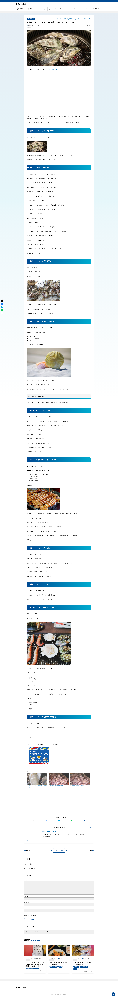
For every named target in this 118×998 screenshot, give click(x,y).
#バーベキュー (78, 18)
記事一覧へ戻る (59, 850)
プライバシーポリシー (84, 9)
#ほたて (59, 18)
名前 (26, 896)
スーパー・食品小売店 (53, 9)
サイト (25, 908)
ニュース (36, 9)
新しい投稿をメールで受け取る (31, 915)
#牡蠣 (84, 18)
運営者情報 (75, 9)
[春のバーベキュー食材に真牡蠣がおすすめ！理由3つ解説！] (37, 779)
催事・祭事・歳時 (31, 18)
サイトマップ (68, 9)
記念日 (61, 9)
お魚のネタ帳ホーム (21, 9)
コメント (27, 880)
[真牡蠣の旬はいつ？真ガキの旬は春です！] (59, 779)
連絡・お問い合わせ (96, 9)
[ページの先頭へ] (113, 994)
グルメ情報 (30, 9)
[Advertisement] (59, 82)
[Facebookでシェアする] (46, 821)
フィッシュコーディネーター (48, 831)
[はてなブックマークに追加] (59, 821)
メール (26, 902)
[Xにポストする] (33, 821)
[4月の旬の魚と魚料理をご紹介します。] (80, 779)
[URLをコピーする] (84, 821)
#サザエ (65, 18)
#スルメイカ (71, 18)
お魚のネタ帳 (21, 4)
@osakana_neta (53, 69)
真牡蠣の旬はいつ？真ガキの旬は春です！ (58, 785)
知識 (44, 9)
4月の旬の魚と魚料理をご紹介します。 (78, 785)
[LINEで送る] (71, 821)
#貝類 (89, 18)
